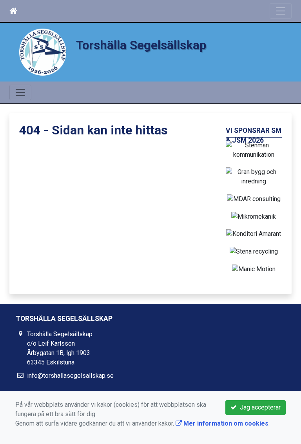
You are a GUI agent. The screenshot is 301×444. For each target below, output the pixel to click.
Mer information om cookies (225, 423)
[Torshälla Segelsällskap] (42, 51)
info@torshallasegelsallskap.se (70, 375)
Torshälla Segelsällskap (141, 45)
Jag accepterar (259, 407)
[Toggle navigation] (281, 11)
